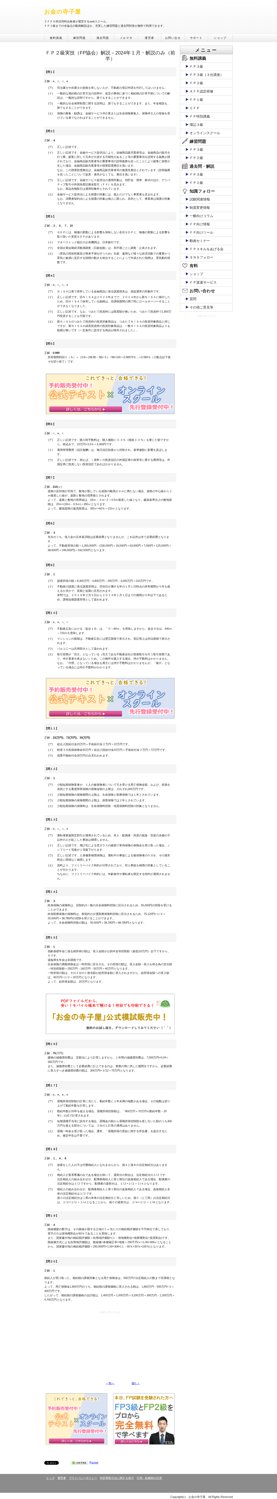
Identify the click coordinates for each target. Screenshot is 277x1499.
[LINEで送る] (79, 1462)
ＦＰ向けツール (201, 232)
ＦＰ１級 (196, 100)
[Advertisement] (110, 1341)
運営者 (149, 37)
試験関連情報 (200, 199)
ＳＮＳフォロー (201, 257)
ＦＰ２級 (196, 83)
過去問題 (102, 37)
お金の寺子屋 (62, 11)
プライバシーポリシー (83, 1478)
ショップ (220, 37)
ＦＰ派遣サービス (203, 282)
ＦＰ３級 (196, 66)
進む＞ (136, 1383)
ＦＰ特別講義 (200, 116)
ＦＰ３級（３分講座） (206, 75)
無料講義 (56, 37)
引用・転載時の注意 (149, 1478)
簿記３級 (196, 125)
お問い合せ (173, 37)
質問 (193, 299)
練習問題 (79, 37)
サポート (196, 37)
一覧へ (110, 1383)
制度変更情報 (200, 208)
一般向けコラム (201, 216)
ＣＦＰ (195, 108)
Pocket (94, 1462)
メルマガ (126, 37)
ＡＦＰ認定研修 (201, 91)
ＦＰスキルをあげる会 (206, 249)
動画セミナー (200, 241)
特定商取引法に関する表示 (117, 1478)
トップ (50, 1478)
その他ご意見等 (201, 307)
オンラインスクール (205, 133)
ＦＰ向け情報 (200, 224)
